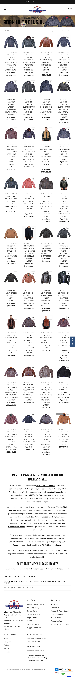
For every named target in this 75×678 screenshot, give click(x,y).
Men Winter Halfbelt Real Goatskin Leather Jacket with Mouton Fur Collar (28, 154)
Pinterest (7, 645)
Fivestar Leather (11, 193)
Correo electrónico (33, 646)
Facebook (7, 638)
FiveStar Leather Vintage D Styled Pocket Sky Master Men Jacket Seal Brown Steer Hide (64, 206)
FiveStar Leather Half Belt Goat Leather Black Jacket (11, 201)
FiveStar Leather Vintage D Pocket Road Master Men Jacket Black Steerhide (29, 62)
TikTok (6, 648)
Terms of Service (33, 614)
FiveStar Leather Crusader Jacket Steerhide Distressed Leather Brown (46, 440)
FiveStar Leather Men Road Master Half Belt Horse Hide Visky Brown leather (29, 298)
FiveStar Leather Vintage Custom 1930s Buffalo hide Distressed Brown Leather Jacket (46, 206)
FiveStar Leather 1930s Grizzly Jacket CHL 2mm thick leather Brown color (11, 342)
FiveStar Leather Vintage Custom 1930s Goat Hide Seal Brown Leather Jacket (64, 108)
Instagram (7, 642)
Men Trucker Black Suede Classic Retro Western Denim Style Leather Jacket (28, 253)
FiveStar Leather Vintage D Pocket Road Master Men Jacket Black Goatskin (46, 106)
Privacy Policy (32, 611)
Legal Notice (32, 618)
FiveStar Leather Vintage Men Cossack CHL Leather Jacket (64, 438)
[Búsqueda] (62, 9)
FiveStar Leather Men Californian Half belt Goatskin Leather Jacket (28, 203)
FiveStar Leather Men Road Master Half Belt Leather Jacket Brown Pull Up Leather (11, 440)
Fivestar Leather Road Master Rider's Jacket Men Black (64, 153)
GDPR (29, 621)
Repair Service (56, 618)
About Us (54, 604)
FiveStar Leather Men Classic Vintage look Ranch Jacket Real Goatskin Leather (11, 392)
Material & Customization (60, 624)
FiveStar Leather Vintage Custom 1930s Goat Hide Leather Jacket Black (29, 106)
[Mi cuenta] (65, 9)
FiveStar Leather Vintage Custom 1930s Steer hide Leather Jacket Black (11, 62)
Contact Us (55, 608)
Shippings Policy (33, 608)
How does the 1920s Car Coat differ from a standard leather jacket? (34, 582)
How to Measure (57, 614)
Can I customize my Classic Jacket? (21, 577)
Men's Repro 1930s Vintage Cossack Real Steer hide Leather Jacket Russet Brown (11, 155)
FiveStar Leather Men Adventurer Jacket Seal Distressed (46, 251)
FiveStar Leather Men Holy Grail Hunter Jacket (11, 295)
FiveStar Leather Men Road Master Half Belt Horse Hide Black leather (64, 298)
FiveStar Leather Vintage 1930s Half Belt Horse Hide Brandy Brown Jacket (46, 63)
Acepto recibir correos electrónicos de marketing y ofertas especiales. (38, 657)
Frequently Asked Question (60, 611)
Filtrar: (6, 31)
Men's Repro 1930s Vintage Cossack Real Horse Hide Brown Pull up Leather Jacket (29, 392)
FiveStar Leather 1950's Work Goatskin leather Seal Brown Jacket (64, 253)
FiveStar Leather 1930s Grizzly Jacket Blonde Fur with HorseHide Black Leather (46, 157)
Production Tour (56, 621)
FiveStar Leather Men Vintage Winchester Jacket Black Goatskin (29, 438)
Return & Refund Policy (35, 604)
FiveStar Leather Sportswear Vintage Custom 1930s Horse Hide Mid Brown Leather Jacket (46, 395)
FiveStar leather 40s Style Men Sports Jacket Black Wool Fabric (64, 391)
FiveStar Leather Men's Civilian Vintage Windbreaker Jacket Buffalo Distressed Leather (64, 345)
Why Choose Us (33, 624)
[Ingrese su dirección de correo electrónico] (46, 650)
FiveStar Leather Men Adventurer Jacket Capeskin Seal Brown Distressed (46, 298)
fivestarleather (11, 52)
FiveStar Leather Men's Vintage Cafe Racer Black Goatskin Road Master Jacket (64, 62)
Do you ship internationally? (18, 588)
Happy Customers (34, 628)
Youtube (7, 652)
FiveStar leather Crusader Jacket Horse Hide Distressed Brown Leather (29, 344)
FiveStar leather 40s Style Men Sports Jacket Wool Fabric (11, 252)
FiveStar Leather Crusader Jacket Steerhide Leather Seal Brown (11, 106)
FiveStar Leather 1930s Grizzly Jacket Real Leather (46, 340)
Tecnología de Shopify (39, 670)
